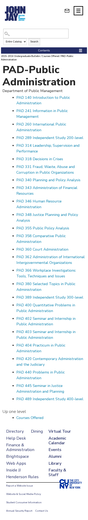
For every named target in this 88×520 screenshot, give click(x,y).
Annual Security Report (19, 510)
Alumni (55, 456)
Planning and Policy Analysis (48, 180)
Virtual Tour (60, 431)
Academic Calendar (57, 441)
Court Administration (42, 249)
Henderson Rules (22, 477)
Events (55, 449)
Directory (15, 431)
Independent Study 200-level (49, 137)
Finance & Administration (20, 447)
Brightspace (17, 456)
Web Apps (16, 463)
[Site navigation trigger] (78, 10)
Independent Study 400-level (49, 399)
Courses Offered (50, 56)
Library (55, 463)
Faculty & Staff (57, 472)
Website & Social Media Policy (23, 494)
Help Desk (16, 438)
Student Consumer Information (24, 502)
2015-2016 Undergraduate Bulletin (20, 56)
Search (34, 41)
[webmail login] (67, 10)
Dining (37, 431)
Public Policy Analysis (42, 228)
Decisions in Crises (39, 159)
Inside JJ (13, 470)
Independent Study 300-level (49, 297)
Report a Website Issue (19, 485)
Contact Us (41, 510)
